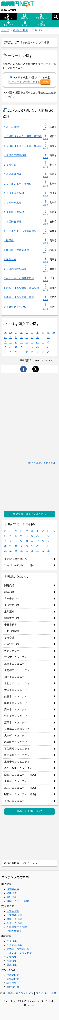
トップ (5, 30)
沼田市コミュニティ (15, 722)
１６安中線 (10, 164)
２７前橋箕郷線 (12, 221)
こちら (50, 92)
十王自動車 (10, 624)
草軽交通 (9, 637)
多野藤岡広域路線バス (17, 729)
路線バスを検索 (41, 77)
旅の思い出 (13, 986)
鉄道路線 (41, 25)
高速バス (25, 18)
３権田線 (9, 240)
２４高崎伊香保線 (14, 212)
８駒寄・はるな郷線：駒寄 (19, 297)
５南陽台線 (10, 259)
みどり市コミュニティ (17, 683)
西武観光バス (12, 644)
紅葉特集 (12, 956)
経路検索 (12, 893)
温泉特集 (12, 964)
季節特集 (6, 936)
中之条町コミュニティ (17, 755)
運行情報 (12, 897)
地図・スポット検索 (18, 901)
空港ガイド (8, 25)
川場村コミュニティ (15, 800)
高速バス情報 (14, 923)
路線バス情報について (29, 811)
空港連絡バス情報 (17, 927)
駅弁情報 (12, 982)
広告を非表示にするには (42, 463)
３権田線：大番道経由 (16, 250)
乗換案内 (6, 884)
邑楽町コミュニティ (15, 742)
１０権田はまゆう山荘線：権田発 (23, 136)
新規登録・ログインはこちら (29, 514)
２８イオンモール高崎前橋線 (20, 231)
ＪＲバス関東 (12, 631)
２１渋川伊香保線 (14, 193)
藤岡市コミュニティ (15, 702)
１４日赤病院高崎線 (15, 155)
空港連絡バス (41, 18)
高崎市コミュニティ (15, 663)
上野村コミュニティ (15, 781)
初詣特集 (12, 960)
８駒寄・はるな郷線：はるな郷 (21, 287)
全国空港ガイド (15, 930)
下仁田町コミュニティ (17, 748)
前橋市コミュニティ (15, 657)
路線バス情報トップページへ (20, 863)
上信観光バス (12, 605)
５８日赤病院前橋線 (15, 268)
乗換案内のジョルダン (20, 993)
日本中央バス (12, 598)
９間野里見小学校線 (15, 306)
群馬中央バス (12, 618)
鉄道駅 (25, 25)
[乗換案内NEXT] (19, 4)
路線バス (8, 18)
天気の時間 (13, 978)
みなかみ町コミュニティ (18, 768)
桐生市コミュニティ (15, 676)
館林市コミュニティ (15, 696)
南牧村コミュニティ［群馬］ (20, 774)
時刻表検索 (13, 889)
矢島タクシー (12, 650)
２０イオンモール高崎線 (18, 183)
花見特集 (12, 941)
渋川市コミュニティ (15, 716)
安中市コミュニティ (15, 709)
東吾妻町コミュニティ (17, 761)
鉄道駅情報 (13, 911)
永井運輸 (9, 611)
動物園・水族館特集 (18, 949)
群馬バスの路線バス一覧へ (19, 565)
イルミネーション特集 (19, 952)
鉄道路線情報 (14, 915)
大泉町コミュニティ (15, 735)
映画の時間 (13, 974)
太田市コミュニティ (15, 689)
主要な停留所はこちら (17, 558)
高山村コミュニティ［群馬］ (20, 787)
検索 (45, 81)
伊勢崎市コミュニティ (17, 670)
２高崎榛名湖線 (12, 174)
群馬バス (9, 592)
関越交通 (9, 585)
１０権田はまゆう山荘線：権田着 (23, 145)
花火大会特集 (14, 945)
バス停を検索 (20, 77)
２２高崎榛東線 (12, 202)
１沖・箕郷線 (11, 126)
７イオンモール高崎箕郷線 (19, 278)
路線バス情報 (9, 9)
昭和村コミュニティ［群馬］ (20, 794)
